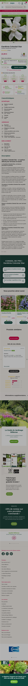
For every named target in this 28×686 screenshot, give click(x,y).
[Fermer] (25, 663)
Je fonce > (14, 681)
